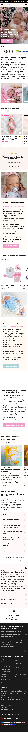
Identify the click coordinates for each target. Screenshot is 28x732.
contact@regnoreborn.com (13, 699)
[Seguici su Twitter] (5, 714)
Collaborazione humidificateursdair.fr (7, 681)
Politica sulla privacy (18, 664)
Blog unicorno (5, 661)
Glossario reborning (6, 664)
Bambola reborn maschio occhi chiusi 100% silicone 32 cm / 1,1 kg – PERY (9, 138)
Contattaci (4, 676)
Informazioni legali (20, 674)
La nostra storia (5, 671)
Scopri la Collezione (11, 246)
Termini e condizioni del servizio (21, 659)
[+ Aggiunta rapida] (20, 133)
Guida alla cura (5, 666)
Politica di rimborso (20, 677)
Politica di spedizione (18, 671)
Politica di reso (19, 667)
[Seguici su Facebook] (2, 714)
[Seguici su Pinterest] (12, 714)
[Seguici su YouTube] (15, 714)
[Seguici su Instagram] (9, 714)
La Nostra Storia (5, 703)
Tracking (3, 674)
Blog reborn (4, 659)
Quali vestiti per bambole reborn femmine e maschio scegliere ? (10, 469)
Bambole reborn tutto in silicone (14, 425)
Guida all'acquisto (6, 669)
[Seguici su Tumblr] (19, 714)
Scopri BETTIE (7, 41)
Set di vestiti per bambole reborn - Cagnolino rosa (8, 286)
